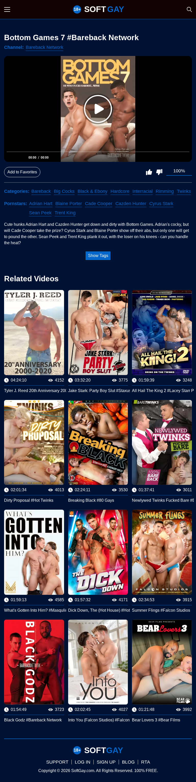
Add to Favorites (22, 172)
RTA (145, 762)
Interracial (142, 191)
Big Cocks (64, 191)
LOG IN (82, 762)
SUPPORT (57, 762)
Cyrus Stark (161, 203)
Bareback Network (44, 47)
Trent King (65, 212)
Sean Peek (40, 212)
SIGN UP (106, 762)
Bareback (41, 191)
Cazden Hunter (130, 203)
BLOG (128, 762)
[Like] (149, 172)
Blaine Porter (68, 203)
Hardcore (120, 191)
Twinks (184, 191)
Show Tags (98, 255)
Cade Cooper (98, 203)
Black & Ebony (92, 191)
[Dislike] (159, 172)
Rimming (165, 191)
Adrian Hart (40, 203)
